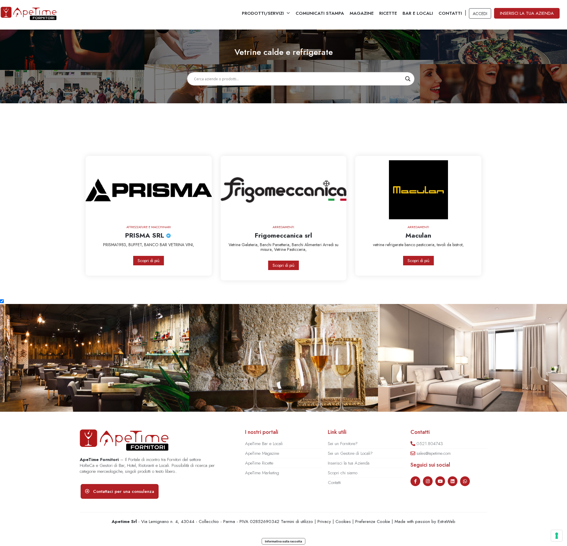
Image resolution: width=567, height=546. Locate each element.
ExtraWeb (446, 521)
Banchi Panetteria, (276, 245)
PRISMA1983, (115, 245)
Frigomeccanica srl (283, 235)
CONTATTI (450, 13)
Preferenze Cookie (372, 521)
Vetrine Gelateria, (244, 245)
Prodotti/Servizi (263, 13)
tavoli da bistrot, (450, 245)
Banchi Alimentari (307, 245)
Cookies (343, 521)
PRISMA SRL (145, 235)
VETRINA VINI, (181, 245)
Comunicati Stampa (320, 13)
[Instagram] (428, 481)
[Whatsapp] (465, 481)
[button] (6, 358)
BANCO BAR (156, 245)
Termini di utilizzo (297, 521)
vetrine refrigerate (389, 245)
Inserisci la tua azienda (527, 13)
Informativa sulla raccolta (283, 541)
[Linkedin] (452, 481)
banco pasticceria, (421, 245)
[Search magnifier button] (408, 79)
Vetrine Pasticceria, (290, 249)
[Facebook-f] (415, 481)
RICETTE (388, 13)
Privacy (324, 521)
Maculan (418, 235)
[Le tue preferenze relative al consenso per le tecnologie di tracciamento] (556, 535)
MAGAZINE (362, 13)
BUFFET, (136, 245)
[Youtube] (440, 481)
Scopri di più (148, 261)
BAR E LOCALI (418, 13)
